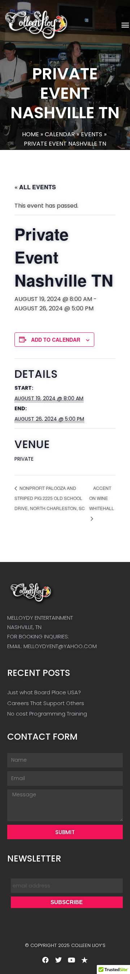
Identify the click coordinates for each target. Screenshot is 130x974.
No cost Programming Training (47, 713)
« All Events (35, 187)
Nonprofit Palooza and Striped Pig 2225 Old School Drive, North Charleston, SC (49, 498)
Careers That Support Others (45, 703)
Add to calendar (55, 339)
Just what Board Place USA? (44, 692)
